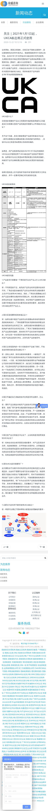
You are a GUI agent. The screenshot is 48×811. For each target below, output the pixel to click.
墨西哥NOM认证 (17, 727)
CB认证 (17, 686)
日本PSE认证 (34, 720)
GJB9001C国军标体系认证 (34, 770)
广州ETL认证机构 (39, 699)
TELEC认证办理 (14, 723)
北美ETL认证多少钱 (24, 699)
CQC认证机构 (11, 677)
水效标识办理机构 (24, 653)
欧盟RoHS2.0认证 (35, 693)
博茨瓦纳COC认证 (22, 736)
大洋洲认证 (36, 612)
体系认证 (36, 618)
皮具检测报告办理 (11, 668)
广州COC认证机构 (29, 742)
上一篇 (5, 547)
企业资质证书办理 (36, 797)
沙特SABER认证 (23, 677)
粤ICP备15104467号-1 (29, 643)
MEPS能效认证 (36, 723)
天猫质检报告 (17, 662)
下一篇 (42, 547)
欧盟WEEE (11, 689)
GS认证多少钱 (22, 705)
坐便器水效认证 (8, 656)
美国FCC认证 (28, 696)
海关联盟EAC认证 (21, 720)
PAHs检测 (19, 696)
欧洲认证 (36, 603)
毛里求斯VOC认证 (23, 733)
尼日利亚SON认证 (33, 714)
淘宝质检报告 (28, 662)
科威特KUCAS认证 (35, 683)
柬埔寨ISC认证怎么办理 (23, 748)
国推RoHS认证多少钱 (22, 674)
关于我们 (12, 592)
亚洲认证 (36, 600)
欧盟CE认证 (34, 686)
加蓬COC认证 (35, 736)
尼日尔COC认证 (19, 739)
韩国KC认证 (25, 723)
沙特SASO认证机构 (37, 677)
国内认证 (36, 597)
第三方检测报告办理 (26, 668)
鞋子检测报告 (32, 665)
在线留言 (12, 600)
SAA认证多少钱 (8, 720)
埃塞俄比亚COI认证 (13, 742)
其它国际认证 (36, 615)
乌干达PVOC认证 (26, 711)
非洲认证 (36, 606)
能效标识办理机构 (9, 649)
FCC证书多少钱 (10, 699)
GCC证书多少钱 (36, 680)
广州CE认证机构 (10, 693)
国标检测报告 (26, 671)
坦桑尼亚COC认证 (28, 708)
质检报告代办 (13, 659)
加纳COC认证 (31, 739)
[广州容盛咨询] (9, 3)
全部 (3, 22)
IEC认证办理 (41, 751)
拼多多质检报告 (39, 662)
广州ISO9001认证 (38, 754)
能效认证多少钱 (11, 653)
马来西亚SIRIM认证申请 (16, 751)
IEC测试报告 (31, 751)
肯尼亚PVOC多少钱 (36, 705)
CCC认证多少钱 (20, 656)
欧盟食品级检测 (21, 689)
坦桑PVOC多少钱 (12, 711)
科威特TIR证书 (22, 683)
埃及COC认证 (36, 733)
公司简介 (12, 597)
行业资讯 (27, 22)
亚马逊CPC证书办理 (32, 702)
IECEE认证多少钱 (22, 680)
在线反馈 (12, 603)
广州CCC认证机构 (34, 656)
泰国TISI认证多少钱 (12, 745)
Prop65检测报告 (18, 702)
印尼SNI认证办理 (27, 745)
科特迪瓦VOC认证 (20, 730)
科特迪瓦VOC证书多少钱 (36, 730)
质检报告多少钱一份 (18, 665)
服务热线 (24, 623)
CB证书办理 (25, 686)
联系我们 (12, 606)
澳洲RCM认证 (39, 717)
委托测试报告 (36, 671)
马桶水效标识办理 (38, 653)
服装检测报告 (38, 659)
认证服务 (36, 592)
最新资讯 (14, 22)
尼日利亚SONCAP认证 (16, 714)
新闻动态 (12, 608)
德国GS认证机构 (10, 705)
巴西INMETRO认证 (32, 727)
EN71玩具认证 (22, 693)
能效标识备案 (32, 649)
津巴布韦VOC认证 (9, 733)
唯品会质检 (6, 665)
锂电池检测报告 (14, 671)
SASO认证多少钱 (8, 680)
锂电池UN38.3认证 (11, 754)
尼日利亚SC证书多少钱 (25, 717)
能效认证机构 (21, 649)
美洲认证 (36, 609)
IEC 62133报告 (24, 754)
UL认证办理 (6, 702)
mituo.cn (40, 800)
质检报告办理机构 (26, 659)
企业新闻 (40, 22)
